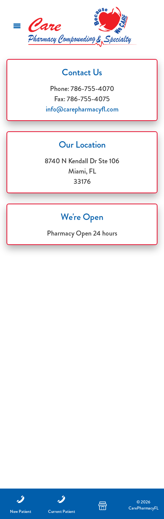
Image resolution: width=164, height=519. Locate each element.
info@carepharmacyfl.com (82, 109)
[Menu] (17, 25)
